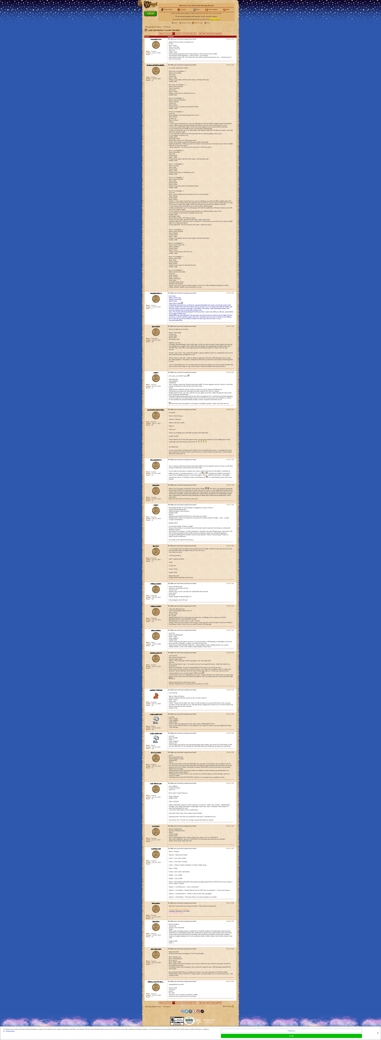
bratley (156, 546)
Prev (161, 33)
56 (204, 33)
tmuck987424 (155, 39)
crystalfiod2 (156, 753)
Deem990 (155, 485)
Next (208, 33)
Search (175, 23)
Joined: (149, 53)
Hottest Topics (198, 23)
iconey (156, 373)
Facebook (218, 13)
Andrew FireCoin (156, 690)
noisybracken (156, 949)
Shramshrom (156, 630)
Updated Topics (186, 23)
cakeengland (156, 849)
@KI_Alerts (209, 13)
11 (194, 33)
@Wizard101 (199, 13)
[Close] (378, 1033)
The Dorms (167, 27)
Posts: (148, 54)
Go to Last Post (216, 33)
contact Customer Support (209, 16)
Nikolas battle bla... (156, 982)
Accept (291, 1036)
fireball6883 (156, 584)
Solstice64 (156, 327)
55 (200, 33)
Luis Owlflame (156, 784)
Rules (208, 23)
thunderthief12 (156, 293)
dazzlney (156, 826)
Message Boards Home (153, 27)
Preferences (291, 1031)
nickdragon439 (156, 653)
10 (191, 33)
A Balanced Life (156, 714)
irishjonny (156, 903)
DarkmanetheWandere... (156, 65)
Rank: (148, 51)
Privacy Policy (10, 1031)
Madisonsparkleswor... (156, 410)
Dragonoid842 (156, 460)
